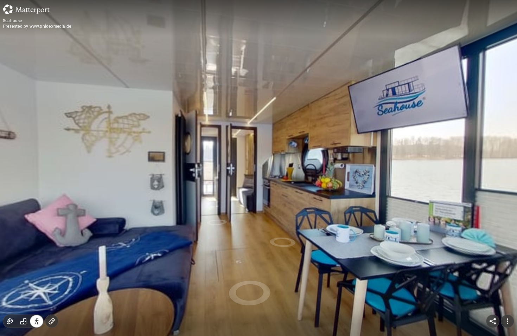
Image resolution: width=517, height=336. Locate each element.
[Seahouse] (258, 168)
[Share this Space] (492, 321)
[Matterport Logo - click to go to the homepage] (26, 9)
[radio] (10, 321)
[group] (23, 321)
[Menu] (507, 321)
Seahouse (12, 20)
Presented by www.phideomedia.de (37, 26)
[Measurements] (51, 321)
